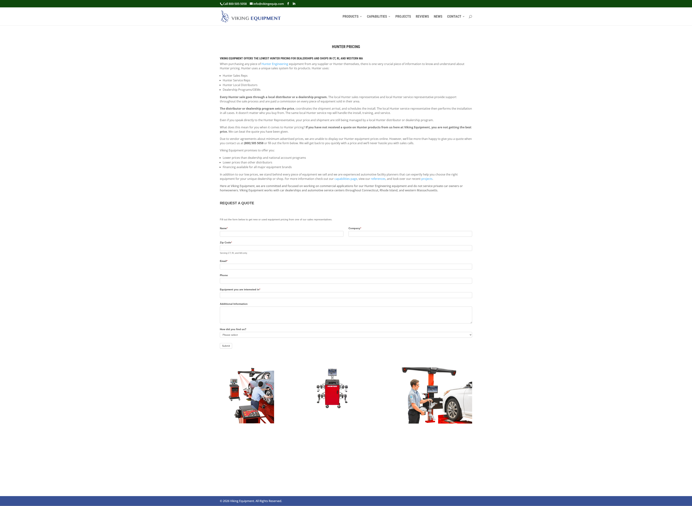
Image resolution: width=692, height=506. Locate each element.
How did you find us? (233, 329)
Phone (224, 275)
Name (224, 228)
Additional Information (234, 303)
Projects (403, 17)
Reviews (422, 17)
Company (355, 228)
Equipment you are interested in (240, 289)
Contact (454, 17)
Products (351, 17)
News (438, 17)
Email (223, 261)
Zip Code (226, 242)
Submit (226, 345)
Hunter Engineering (274, 64)
